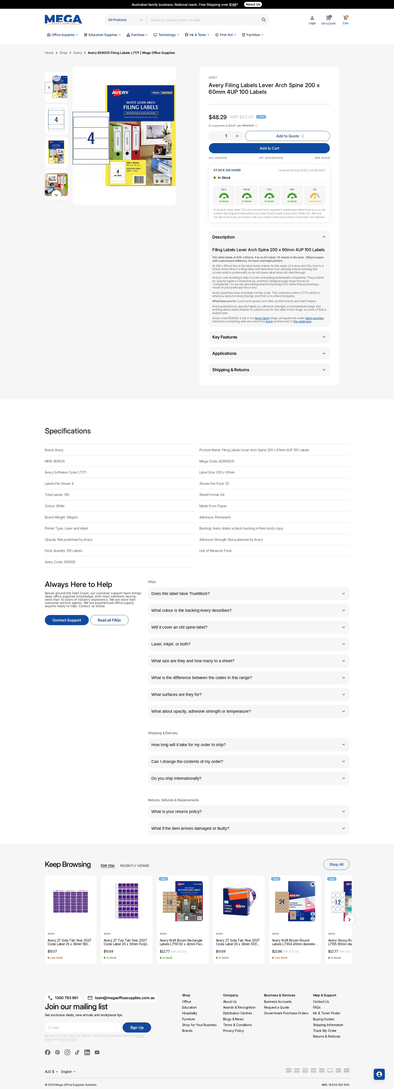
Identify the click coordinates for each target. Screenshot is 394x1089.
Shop (63, 53)
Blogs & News (233, 1019)
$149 (232, 4)
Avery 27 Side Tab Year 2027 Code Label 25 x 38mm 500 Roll (238, 942)
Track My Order (325, 1031)
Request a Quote (276, 1007)
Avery (77, 53)
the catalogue (302, 321)
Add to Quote (287, 136)
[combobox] (208, 19)
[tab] (108, 866)
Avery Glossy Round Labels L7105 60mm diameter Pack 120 (348, 942)
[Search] (264, 20)
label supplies (314, 318)
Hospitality (189, 1013)
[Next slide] (349, 919)
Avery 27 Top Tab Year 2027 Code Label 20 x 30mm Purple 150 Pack (126, 942)
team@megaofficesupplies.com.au (125, 997)
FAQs (317, 1007)
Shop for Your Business (199, 1025)
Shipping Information (328, 1025)
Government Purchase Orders (286, 1013)
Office (186, 1002)
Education (189, 1007)
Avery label (262, 318)
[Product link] (71, 901)
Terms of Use (68, 1039)
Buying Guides (323, 1019)
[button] (312, 20)
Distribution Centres (237, 1013)
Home (49, 53)
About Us (230, 1002)
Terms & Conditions (237, 1025)
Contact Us (321, 1002)
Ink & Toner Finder (326, 1013)
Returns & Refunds (326, 1036)
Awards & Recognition (239, 1007)
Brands (187, 1031)
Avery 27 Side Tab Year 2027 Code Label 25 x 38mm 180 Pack (70, 942)
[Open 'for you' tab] (379, 1074)
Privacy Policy (233, 1031)
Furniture (188, 1019)
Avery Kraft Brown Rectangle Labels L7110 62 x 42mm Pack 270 (182, 942)
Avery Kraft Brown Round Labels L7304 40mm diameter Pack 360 (294, 942)
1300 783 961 (66, 997)
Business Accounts (278, 1002)
